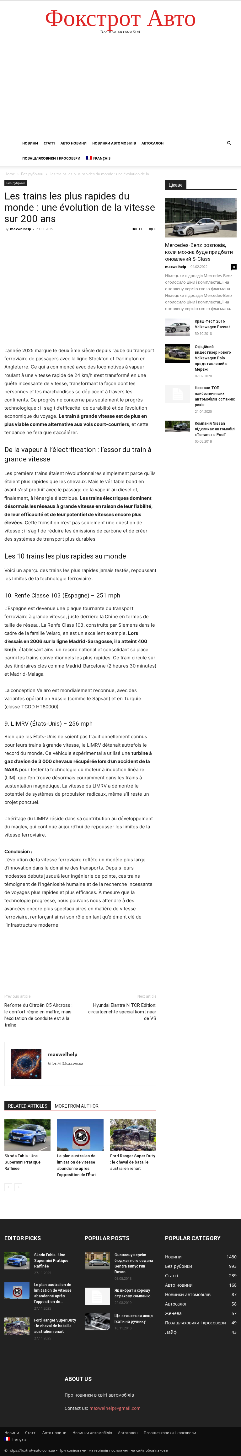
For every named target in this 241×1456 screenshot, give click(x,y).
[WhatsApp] (54, 243)
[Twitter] (25, 243)
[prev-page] (8, 1187)
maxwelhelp (20, 228)
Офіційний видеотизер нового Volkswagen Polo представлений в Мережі (213, 358)
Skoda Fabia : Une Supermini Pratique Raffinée (22, 1162)
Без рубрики (32, 174)
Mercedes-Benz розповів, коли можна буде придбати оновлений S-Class (199, 252)
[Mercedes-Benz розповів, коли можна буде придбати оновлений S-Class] (201, 217)
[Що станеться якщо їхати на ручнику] (97, 1321)
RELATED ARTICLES (27, 1106)
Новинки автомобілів (114, 143)
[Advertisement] (120, 89)
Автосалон (152, 143)
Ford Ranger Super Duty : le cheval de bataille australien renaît (132, 1162)
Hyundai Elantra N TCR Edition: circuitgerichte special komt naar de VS (122, 1011)
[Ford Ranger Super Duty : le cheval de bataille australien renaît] (133, 1135)
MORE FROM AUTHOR (77, 1106)
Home (9, 174)
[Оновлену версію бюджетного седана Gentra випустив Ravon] (97, 1260)
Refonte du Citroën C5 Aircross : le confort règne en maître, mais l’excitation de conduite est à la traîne (38, 1015)
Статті (49, 143)
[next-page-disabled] (18, 1187)
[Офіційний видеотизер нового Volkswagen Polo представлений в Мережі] (177, 353)
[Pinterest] (39, 243)
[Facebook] (10, 243)
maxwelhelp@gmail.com (115, 1408)
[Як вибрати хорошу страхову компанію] (97, 1296)
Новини (30, 143)
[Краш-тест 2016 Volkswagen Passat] (177, 327)
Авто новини (74, 143)
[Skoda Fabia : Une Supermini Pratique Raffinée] (27, 1135)
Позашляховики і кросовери (51, 158)
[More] (68, 243)
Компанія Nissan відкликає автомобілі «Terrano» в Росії (215, 429)
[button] (229, 143)
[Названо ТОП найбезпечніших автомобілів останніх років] (177, 394)
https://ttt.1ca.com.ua (65, 1063)
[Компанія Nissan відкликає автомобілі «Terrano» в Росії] (177, 426)
